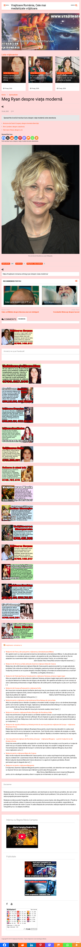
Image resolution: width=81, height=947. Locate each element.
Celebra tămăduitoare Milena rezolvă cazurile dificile (11, 78)
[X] (8, 138)
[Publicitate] (40, 869)
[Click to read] (21, 295)
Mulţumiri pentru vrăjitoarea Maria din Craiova (21, 753)
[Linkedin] (16, 138)
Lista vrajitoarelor (11, 73)
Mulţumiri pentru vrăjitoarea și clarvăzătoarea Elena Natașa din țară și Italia (30, 700)
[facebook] (6, 904)
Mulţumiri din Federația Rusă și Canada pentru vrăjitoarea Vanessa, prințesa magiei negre (35, 676)
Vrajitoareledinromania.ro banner (31, 41)
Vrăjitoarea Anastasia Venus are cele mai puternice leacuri (40, 78)
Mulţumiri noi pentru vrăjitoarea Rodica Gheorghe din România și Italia (29, 712)
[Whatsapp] (32, 138)
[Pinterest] (20, 138)
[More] (36, 138)
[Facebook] (3, 138)
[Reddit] (12, 138)
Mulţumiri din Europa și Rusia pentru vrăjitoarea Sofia (23, 688)
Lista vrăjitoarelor (10, 54)
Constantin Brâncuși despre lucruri (66, 312)
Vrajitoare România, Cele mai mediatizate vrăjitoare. (28, 7)
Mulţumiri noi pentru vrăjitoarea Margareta (20, 765)
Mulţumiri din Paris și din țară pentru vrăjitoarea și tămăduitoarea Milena (30, 652)
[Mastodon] (24, 138)
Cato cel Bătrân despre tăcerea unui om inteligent (20, 312)
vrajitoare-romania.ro (14, 645)
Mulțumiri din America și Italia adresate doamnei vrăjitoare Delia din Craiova (31, 664)
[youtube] (11, 904)
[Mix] (28, 138)
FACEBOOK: (22, 319)
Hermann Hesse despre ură (13, 130)
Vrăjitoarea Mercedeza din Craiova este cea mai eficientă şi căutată (66, 78)
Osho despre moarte (52, 302)
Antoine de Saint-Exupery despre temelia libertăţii (21, 123)
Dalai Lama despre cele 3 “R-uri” (18, 302)
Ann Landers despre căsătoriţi (14, 127)
